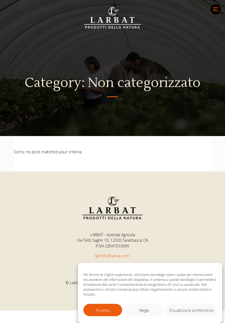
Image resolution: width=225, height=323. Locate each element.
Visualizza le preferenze (191, 310)
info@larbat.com (114, 255)
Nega (144, 310)
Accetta (102, 310)
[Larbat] (112, 18)
